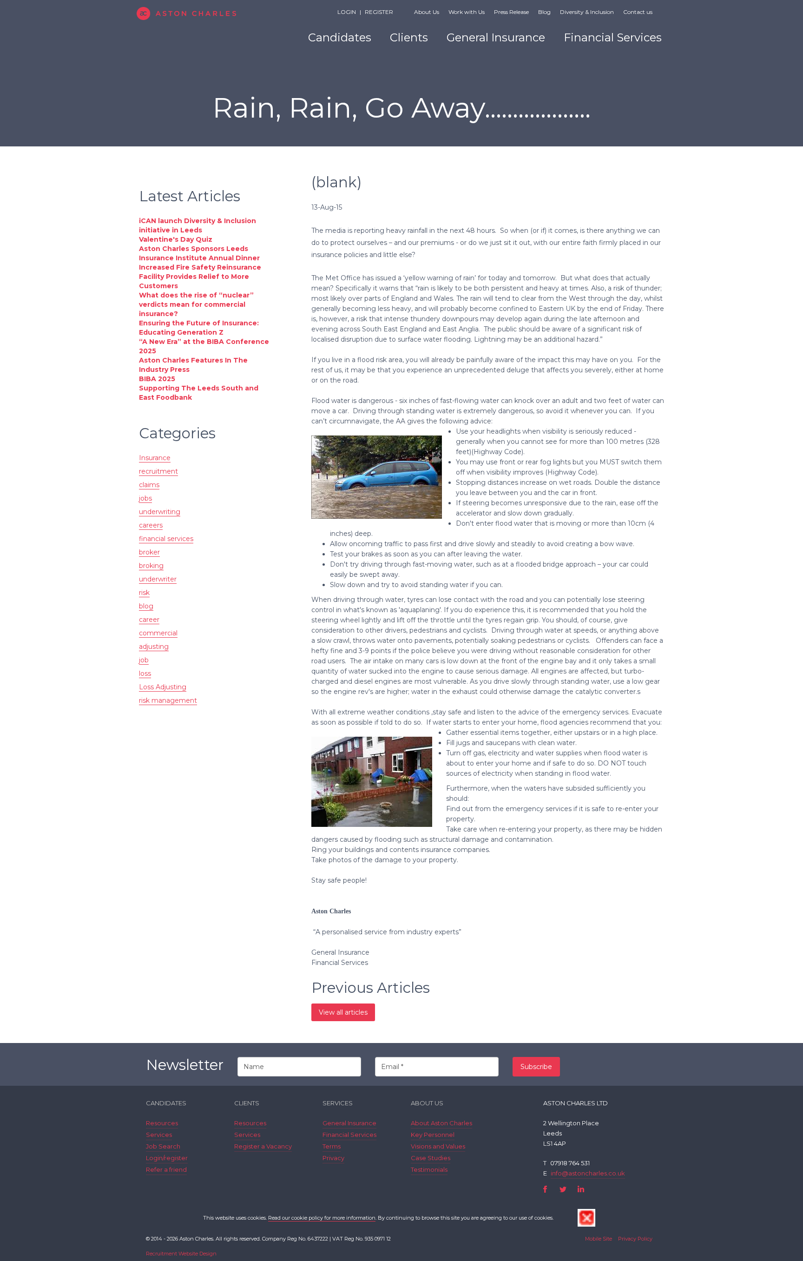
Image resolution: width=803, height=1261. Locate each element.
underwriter (158, 579)
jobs (145, 498)
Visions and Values (438, 1146)
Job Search (163, 1146)
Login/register (167, 1158)
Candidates (339, 37)
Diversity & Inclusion (587, 11)
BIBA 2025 (157, 379)
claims (149, 485)
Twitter (563, 1189)
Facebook (545, 1189)
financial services (166, 539)
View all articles (343, 1012)
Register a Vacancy (263, 1146)
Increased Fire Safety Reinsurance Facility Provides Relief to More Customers (200, 276)
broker (149, 552)
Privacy (333, 1158)
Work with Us (466, 11)
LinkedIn (580, 1189)
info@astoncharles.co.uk (588, 1173)
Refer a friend (166, 1169)
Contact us (637, 11)
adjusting (154, 646)
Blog (544, 11)
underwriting (159, 512)
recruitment (158, 471)
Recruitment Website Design (181, 1253)
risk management (168, 700)
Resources (162, 1123)
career (149, 619)
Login (346, 11)
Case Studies (430, 1158)
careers (151, 525)
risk (144, 592)
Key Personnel (432, 1134)
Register (379, 11)
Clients (409, 37)
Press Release (511, 11)
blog (146, 606)
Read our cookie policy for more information (321, 1218)
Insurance (155, 458)
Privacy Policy (635, 1238)
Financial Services (613, 37)
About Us (426, 11)
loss (145, 673)
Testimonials (429, 1169)
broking (151, 565)
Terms (332, 1146)
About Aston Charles (441, 1123)
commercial (158, 633)
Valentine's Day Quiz (175, 239)
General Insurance (496, 37)
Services (159, 1134)
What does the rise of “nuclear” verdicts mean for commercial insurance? (196, 304)
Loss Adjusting (162, 687)
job (144, 660)
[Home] (203, 13)
